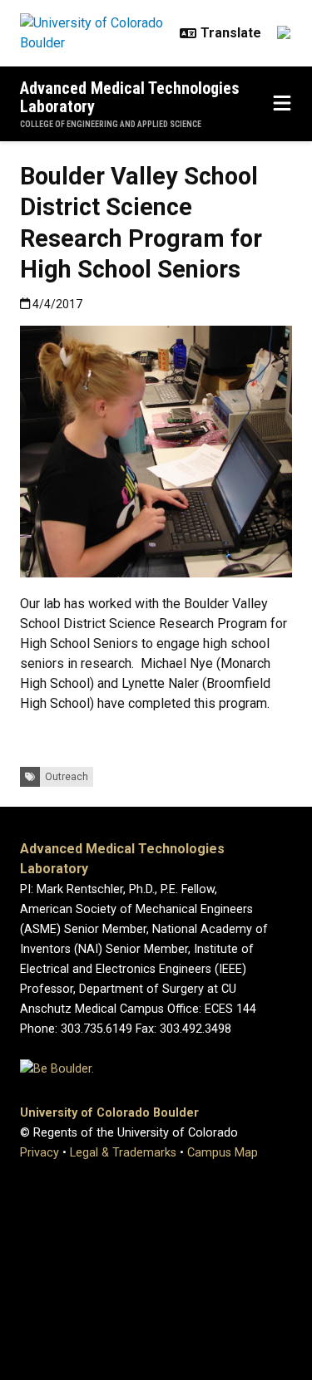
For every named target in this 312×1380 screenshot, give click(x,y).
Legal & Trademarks (123, 1153)
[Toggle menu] (282, 104)
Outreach (66, 777)
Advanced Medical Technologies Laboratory (130, 97)
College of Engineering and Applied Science (110, 124)
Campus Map (222, 1153)
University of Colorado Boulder (109, 1113)
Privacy (39, 1153)
